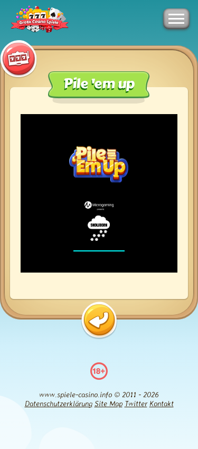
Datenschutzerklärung (58, 403)
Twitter (136, 403)
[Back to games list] (99, 320)
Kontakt (161, 403)
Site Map (108, 403)
